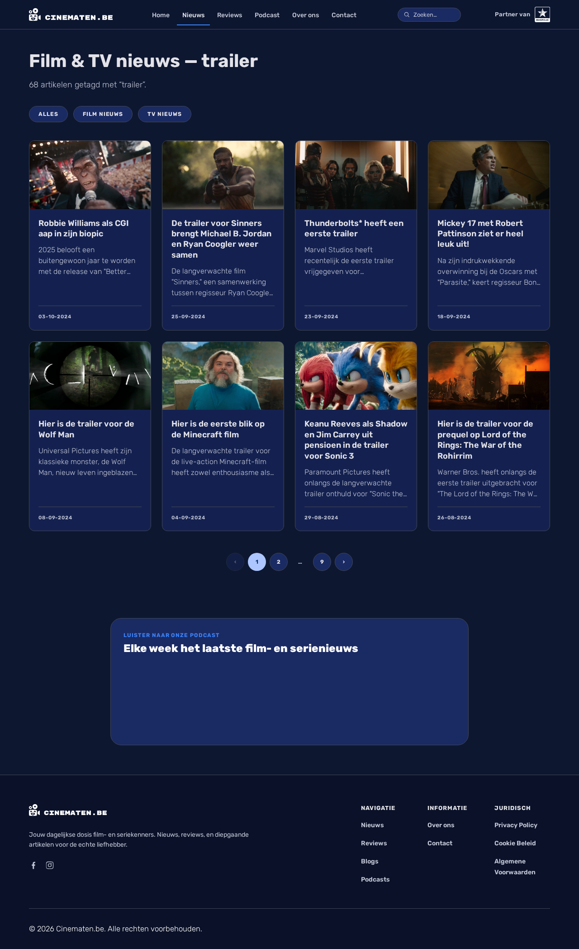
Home (161, 15)
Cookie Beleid (515, 843)
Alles (48, 114)
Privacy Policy (515, 825)
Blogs (370, 861)
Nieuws (193, 15)
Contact (344, 15)
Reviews (229, 15)
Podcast (267, 15)
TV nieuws (164, 114)
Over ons (305, 15)
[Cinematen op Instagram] (49, 865)
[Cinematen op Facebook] (33, 865)
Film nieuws (103, 114)
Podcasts (375, 879)
